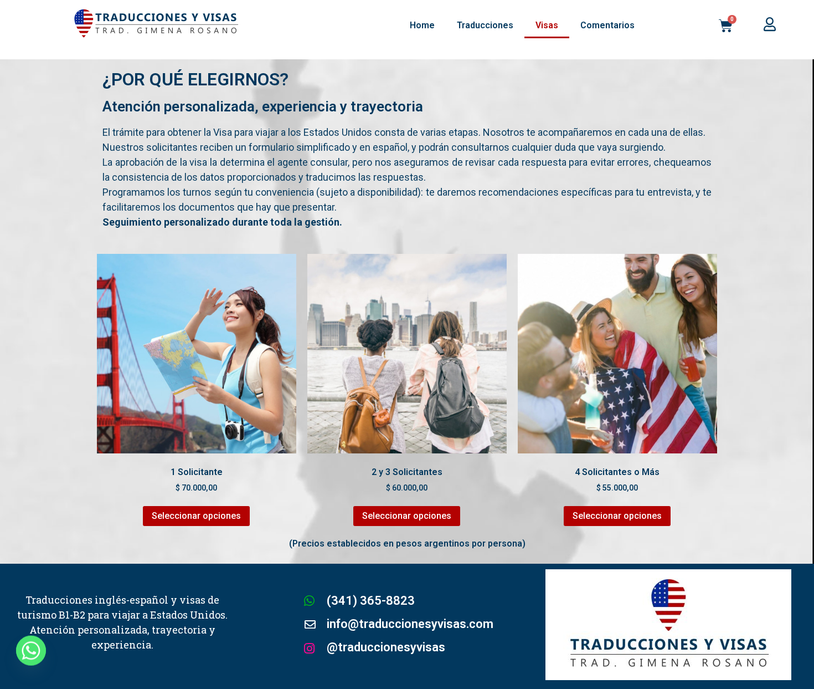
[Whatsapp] (31, 660)
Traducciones (485, 25)
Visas (546, 25)
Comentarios (607, 25)
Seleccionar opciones (196, 516)
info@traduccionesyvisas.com (410, 624)
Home (422, 25)
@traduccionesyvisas (386, 647)
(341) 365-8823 (371, 601)
